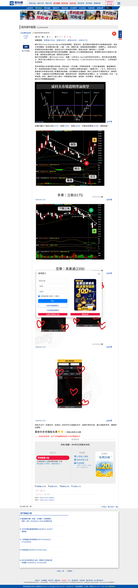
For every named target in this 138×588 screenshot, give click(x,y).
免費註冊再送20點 (52, 314)
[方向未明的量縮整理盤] (60, 527)
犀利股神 (81, 3)
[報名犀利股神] (69, 15)
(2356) (52, 40)
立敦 (80, 40)
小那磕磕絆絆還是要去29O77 (36, 540)
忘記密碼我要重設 (53, 310)
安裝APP (37, 580)
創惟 (62, 486)
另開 (110, 121)
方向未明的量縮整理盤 (37, 530)
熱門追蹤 (89, 3)
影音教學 (73, 8)
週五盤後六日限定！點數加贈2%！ (49, 463)
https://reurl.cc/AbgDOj (47, 497)
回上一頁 (61, 571)
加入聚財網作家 (98, 580)
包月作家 (73, 3)
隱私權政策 (75, 580)
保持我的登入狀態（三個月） (50, 296)
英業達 (46, 40)
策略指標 (100, 8)
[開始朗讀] (114, 34)
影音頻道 (82, 8)
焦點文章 (48, 3)
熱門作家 (65, 3)
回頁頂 (70, 571)
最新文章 (40, 3)
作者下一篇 (113, 507)
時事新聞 (91, 8)
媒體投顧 (97, 3)
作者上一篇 (106, 507)
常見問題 (82, 580)
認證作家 (50, 580)
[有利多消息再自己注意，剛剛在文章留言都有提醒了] (60, 558)
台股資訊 (29, 8)
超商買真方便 (82, 459)
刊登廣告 (64, 580)
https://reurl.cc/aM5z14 (47, 500)
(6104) (74, 40)
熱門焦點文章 (26, 513)
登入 (52, 301)
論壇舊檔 (44, 580)
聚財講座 (47, 8)
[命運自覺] (60, 548)
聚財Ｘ (108, 8)
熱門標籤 (56, 3)
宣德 (58, 40)
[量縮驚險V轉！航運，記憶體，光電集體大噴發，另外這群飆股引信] (60, 517)
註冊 (46, 461)
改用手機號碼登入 (52, 305)
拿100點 (109, 4)
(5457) (63, 40)
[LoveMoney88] (26, 39)
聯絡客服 (85, 314)
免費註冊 (109, 2)
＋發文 (120, 34)
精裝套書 (65, 8)
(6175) (85, 40)
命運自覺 (34, 550)
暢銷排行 (56, 8)
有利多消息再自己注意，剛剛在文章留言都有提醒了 (37, 561)
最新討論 (32, 3)
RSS (69, 580)
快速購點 (83, 465)
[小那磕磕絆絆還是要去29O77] (60, 538)
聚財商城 (38, 8)
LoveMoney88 (42, 27)
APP (24, 51)
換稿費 (120, 39)
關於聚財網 (89, 580)
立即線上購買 (82, 456)
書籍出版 (57, 580)
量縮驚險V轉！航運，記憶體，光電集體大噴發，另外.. (37, 519)
